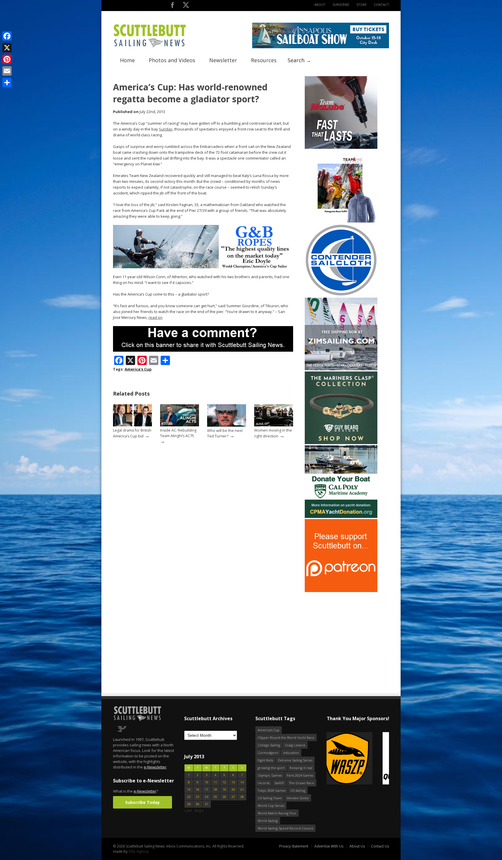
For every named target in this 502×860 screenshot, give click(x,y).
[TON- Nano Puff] (341, 221)
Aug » (199, 810)
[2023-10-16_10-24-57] (358, 758)
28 (242, 797)
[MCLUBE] (341, 147)
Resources (264, 60)
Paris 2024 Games (300, 775)
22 (189, 797)
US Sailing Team (270, 798)
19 (224, 789)
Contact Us (380, 846)
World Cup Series (271, 805)
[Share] (7, 82)
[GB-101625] (203, 266)
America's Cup (138, 369)
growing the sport (271, 768)
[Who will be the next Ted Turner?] (226, 425)
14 (242, 782)
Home (127, 60)
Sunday (166, 129)
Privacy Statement (293, 846)
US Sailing (298, 790)
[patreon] (341, 590)
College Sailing (269, 745)
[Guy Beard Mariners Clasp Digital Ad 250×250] (341, 442)
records (264, 783)
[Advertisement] (341, 629)
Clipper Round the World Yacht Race (286, 737)
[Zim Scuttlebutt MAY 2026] (341, 368)
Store (361, 4)
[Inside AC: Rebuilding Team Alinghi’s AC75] (179, 425)
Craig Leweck (295, 745)
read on (155, 317)
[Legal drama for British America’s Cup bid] (132, 425)
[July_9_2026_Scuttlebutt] (341, 516)
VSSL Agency (138, 851)
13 (233, 782)
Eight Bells (265, 760)
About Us (357, 846)
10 (206, 782)
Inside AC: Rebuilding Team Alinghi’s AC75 (178, 433)
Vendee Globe (298, 798)
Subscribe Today (142, 802)
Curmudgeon (268, 752)
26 (224, 797)
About (319, 4)
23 (197, 797)
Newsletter (223, 60)
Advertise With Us (328, 846)
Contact (381, 4)
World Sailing (268, 820)
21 (242, 789)
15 (189, 789)
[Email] (7, 71)
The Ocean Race (301, 783)
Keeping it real (301, 768)
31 (206, 804)
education (291, 752)
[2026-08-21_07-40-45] (320, 46)
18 (215, 789)
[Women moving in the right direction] (273, 425)
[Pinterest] (7, 59)
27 (233, 797)
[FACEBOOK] (172, 6)
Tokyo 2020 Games (272, 790)
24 (206, 797)
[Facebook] (7, 36)
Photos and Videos (172, 60)
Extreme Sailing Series (295, 760)
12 (224, 782)
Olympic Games (270, 775)
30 (197, 804)
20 (233, 789)
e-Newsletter (155, 767)
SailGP (279, 783)
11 (215, 782)
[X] (7, 47)
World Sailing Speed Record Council (285, 828)
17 (206, 789)
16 (197, 789)
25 (215, 797)
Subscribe (341, 4)
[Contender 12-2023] (341, 295)
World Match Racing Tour (277, 813)
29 (189, 804)
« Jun (188, 810)
